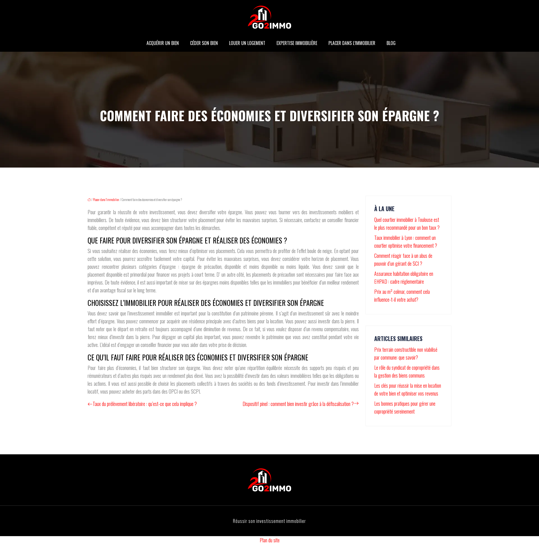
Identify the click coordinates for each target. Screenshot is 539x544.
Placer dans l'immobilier (106, 199)
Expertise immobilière (297, 43)
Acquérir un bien (163, 43)
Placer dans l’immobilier (351, 43)
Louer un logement (247, 43)
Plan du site (270, 540)
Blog (391, 43)
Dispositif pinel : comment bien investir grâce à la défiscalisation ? (298, 403)
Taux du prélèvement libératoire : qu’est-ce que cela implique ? (145, 403)
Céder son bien (204, 43)
